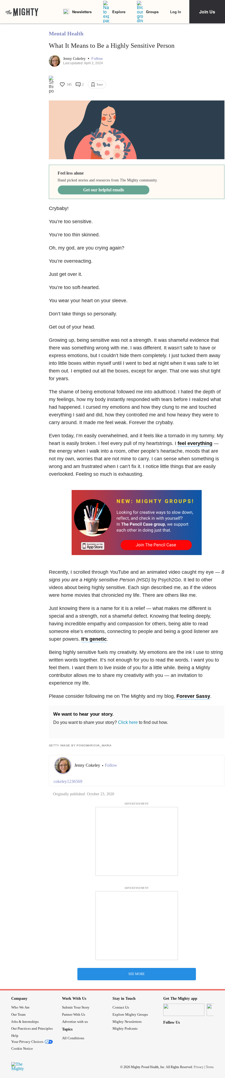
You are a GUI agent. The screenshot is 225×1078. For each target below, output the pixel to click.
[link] (21, 11)
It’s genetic (94, 639)
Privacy (199, 1067)
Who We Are (20, 1007)
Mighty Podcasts (125, 1028)
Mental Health (66, 33)
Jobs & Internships (25, 1022)
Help (14, 1036)
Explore (118, 11)
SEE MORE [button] (136, 974)
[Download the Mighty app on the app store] (183, 1010)
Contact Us (121, 1007)
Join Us (207, 12)
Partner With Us (73, 1014)
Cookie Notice (22, 1048)
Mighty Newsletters (127, 1022)
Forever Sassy (193, 696)
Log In (175, 11)
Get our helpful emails (103, 189)
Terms (210, 1067)
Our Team (18, 1014)
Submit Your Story (75, 1007)
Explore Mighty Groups (130, 1014)
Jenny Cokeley (75, 59)
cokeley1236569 (68, 781)
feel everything (195, 443)
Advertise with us (75, 1022)
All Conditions (73, 1038)
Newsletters (82, 11)
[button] (97, 58)
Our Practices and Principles (32, 1028)
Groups (152, 11)
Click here (128, 722)
